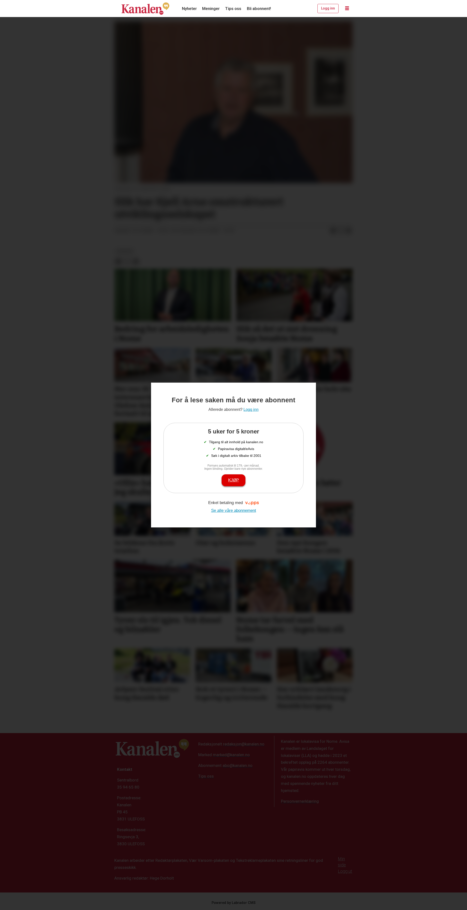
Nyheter (189, 8)
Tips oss (233, 8)
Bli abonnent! (259, 8)
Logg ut (345, 871)
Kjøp (233, 480)
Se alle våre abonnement (233, 510)
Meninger (211, 8)
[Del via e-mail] (348, 230)
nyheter (125, 251)
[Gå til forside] (145, 8)
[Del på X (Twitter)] (340, 230)
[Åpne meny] (347, 8)
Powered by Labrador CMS (234, 903)
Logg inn (328, 8)
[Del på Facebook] (333, 230)
